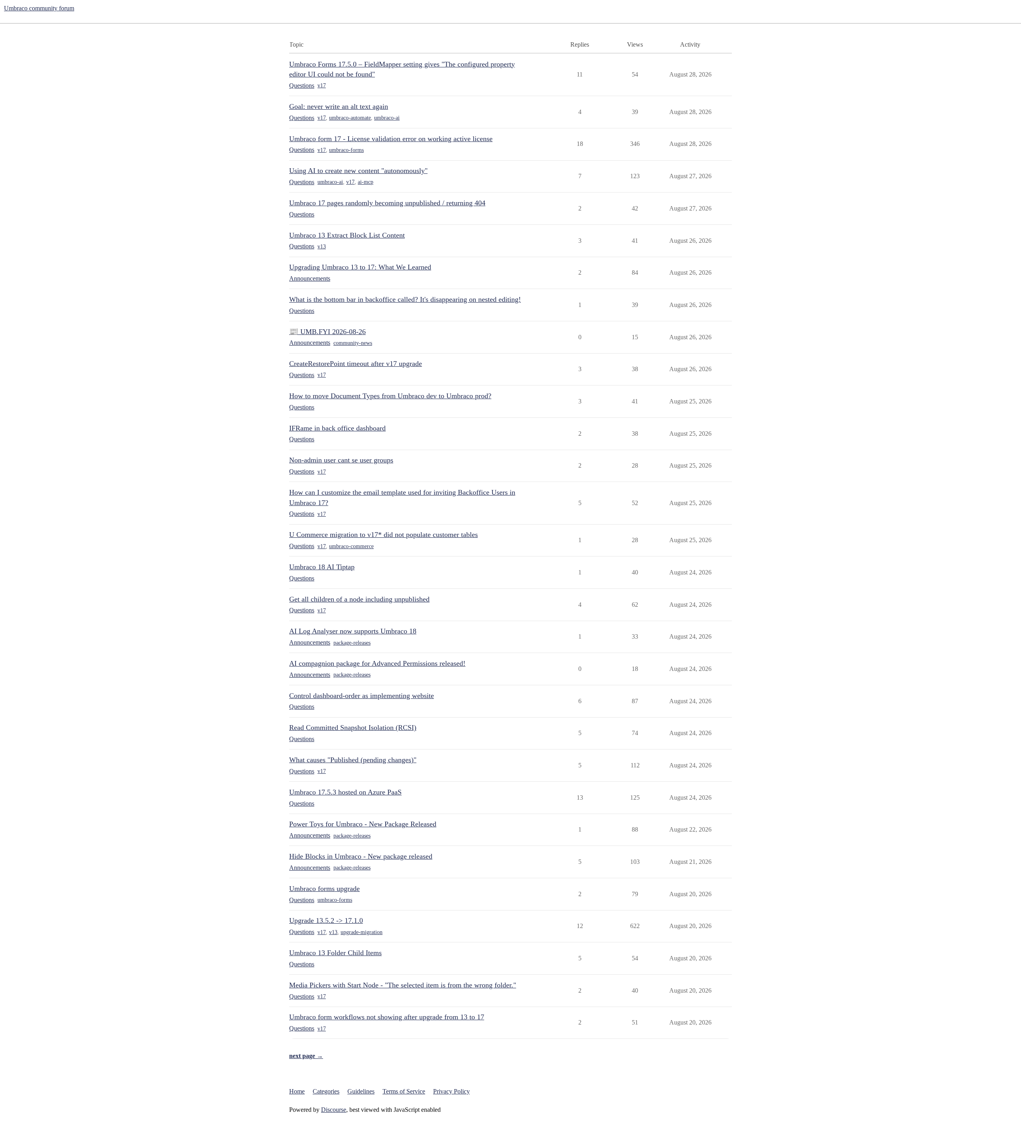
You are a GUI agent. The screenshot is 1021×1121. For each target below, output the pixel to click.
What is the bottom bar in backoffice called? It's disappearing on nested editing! (405, 299)
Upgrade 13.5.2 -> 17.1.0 (326, 920)
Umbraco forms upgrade (324, 889)
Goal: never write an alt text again (338, 106)
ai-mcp (365, 182)
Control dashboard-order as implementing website (361, 696)
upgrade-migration (361, 932)
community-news (352, 343)
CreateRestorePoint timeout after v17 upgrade (355, 364)
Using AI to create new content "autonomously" (358, 171)
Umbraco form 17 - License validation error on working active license (391, 139)
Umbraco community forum (39, 8)
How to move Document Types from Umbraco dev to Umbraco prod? (390, 396)
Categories (326, 1091)
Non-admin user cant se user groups (341, 460)
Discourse (333, 1109)
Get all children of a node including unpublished (359, 599)
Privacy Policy (451, 1091)
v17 (321, 85)
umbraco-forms (346, 150)
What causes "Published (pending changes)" (352, 760)
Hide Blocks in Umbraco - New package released (360, 856)
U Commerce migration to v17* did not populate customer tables (383, 535)
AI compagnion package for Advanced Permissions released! (377, 663)
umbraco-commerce (351, 546)
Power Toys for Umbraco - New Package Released (362, 824)
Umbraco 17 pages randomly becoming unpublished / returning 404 (387, 203)
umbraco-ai (387, 118)
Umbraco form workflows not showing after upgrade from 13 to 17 (386, 1017)
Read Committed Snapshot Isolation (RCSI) (352, 728)
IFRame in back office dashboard (337, 428)
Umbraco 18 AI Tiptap (322, 567)
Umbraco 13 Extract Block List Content (347, 235)
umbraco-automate (350, 118)
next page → (306, 1055)
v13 (321, 247)
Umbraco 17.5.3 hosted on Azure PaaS (345, 792)
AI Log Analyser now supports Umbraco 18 (352, 631)
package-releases (352, 643)
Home (297, 1091)
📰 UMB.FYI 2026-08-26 (327, 332)
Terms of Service (403, 1091)
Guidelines (360, 1091)
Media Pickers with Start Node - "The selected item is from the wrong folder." (402, 985)
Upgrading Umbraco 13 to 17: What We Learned (360, 267)
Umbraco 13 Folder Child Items (335, 953)
